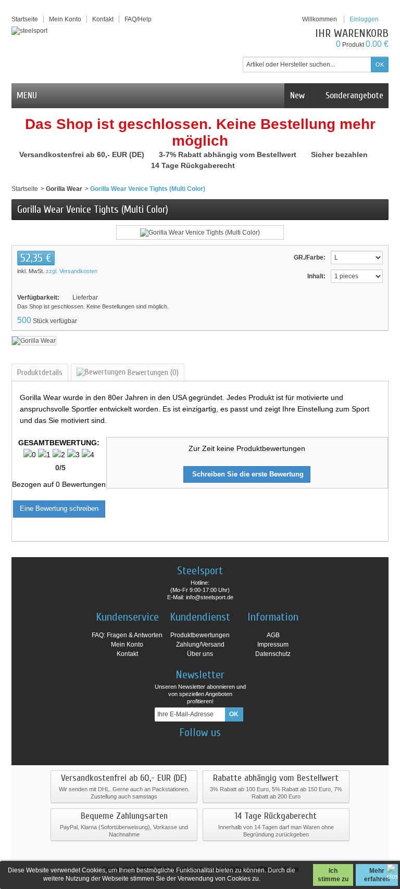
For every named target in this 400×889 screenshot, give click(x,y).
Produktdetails (40, 372)
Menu (27, 95)
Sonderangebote (353, 95)
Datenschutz (273, 654)
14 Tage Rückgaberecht (194, 165)
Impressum (273, 644)
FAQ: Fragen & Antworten (127, 635)
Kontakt (127, 654)
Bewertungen (152, 372)
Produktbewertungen (200, 635)
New (297, 95)
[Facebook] (173, 748)
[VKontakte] (227, 748)
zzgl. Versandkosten (71, 271)
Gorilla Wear (64, 188)
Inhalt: (316, 276)
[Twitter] (209, 748)
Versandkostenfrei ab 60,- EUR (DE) (82, 154)
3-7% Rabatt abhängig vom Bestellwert (228, 154)
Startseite (24, 188)
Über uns (200, 654)
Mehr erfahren (377, 875)
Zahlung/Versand (200, 644)
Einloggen (364, 19)
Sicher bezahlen (340, 154)
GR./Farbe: (310, 257)
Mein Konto (65, 19)
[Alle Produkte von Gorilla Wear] (33, 340)
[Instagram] (191, 748)
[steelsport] (29, 30)
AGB (273, 635)
